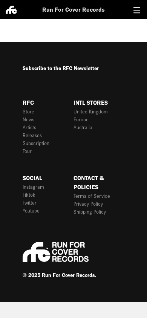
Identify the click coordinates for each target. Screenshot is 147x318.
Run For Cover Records (73, 9)
